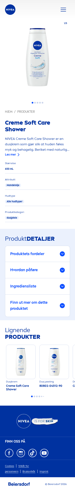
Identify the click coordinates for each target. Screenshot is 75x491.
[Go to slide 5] (42, 103)
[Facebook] (9, 453)
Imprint (44, 471)
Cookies (9, 465)
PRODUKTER (26, 112)
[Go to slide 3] (37, 103)
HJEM (8, 112)
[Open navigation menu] (63, 9)
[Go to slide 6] (43, 396)
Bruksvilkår (28, 471)
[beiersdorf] (19, 484)
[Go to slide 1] (32, 103)
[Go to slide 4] (40, 103)
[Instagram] (21, 453)
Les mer (10, 154)
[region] (37, 58)
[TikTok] (32, 453)
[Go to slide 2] (35, 103)
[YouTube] (44, 453)
